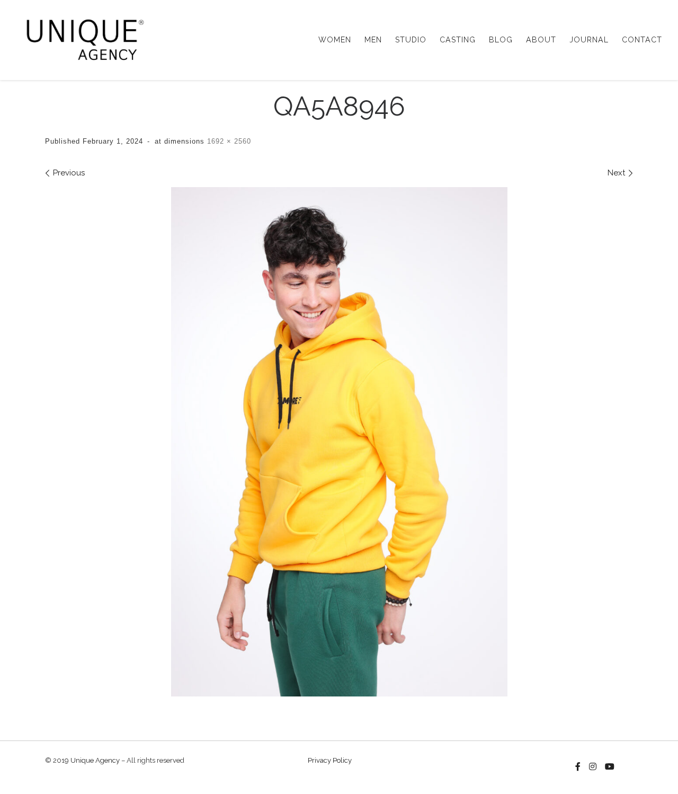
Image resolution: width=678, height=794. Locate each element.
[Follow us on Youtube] (609, 767)
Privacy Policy (330, 760)
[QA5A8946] (339, 441)
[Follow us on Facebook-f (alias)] (578, 767)
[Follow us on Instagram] (592, 767)
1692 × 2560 (227, 141)
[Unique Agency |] (82, 38)
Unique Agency (95, 760)
